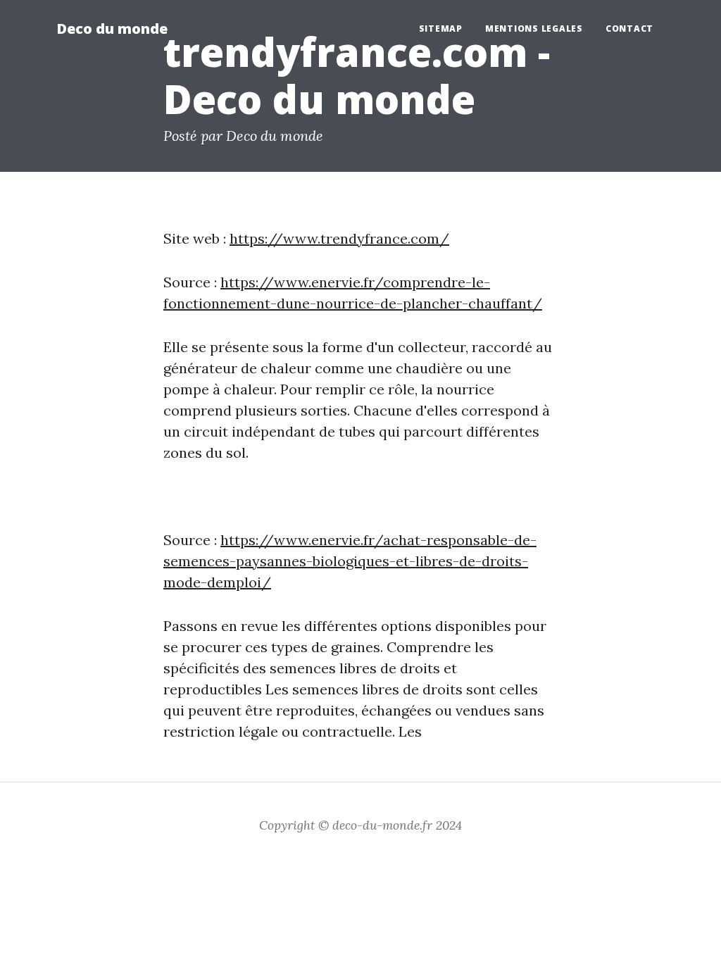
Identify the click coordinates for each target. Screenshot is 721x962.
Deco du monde (112, 28)
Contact (629, 29)
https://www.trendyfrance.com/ (339, 238)
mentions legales (534, 29)
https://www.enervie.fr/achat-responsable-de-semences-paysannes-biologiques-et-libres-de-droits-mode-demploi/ (350, 561)
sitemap (441, 29)
